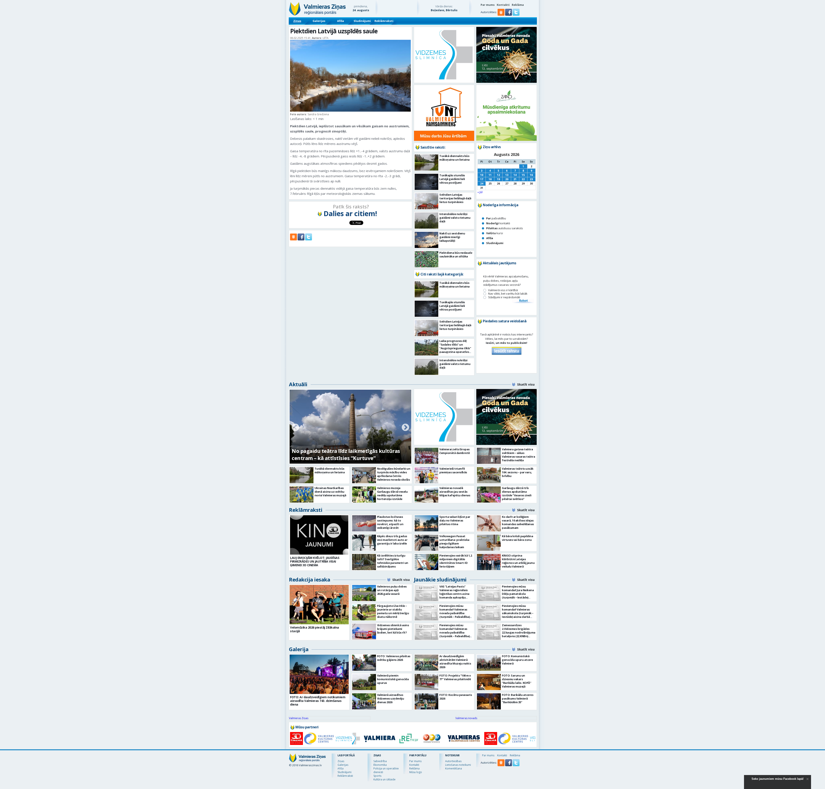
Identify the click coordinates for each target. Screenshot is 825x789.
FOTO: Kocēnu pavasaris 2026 (455, 696)
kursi (494, 233)
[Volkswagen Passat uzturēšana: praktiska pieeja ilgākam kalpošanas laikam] (426, 542)
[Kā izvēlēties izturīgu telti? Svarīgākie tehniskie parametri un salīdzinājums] (364, 562)
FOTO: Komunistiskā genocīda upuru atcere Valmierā (517, 659)
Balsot (523, 301)
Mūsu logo (415, 772)
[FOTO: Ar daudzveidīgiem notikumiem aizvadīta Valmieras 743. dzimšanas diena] (319, 674)
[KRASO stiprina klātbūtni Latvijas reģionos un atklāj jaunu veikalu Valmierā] (488, 562)
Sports (377, 776)
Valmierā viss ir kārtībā (503, 290)
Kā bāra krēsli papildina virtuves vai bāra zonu (517, 538)
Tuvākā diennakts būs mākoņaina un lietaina (454, 157)
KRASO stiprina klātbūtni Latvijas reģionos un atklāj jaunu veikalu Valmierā (518, 561)
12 (498, 175)
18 (490, 179)
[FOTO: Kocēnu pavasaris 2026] (426, 701)
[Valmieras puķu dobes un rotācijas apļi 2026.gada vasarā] (364, 593)
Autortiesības (453, 761)
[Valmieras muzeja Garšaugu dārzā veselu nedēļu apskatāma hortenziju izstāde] (364, 494)
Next (405, 427)
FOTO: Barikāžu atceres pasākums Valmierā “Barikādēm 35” (517, 698)
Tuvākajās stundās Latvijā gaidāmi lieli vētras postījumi (452, 179)
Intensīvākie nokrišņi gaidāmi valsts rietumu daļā (454, 217)
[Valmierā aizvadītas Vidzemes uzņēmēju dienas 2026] (364, 701)
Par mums (488, 5)
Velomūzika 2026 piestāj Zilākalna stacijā (314, 629)
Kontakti (503, 5)
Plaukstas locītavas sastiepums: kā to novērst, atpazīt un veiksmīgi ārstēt (390, 522)
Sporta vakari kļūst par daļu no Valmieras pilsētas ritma (454, 520)
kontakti (498, 223)
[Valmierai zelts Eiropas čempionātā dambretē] (426, 455)
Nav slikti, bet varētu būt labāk (507, 293)
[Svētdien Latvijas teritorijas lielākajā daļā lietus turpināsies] (426, 201)
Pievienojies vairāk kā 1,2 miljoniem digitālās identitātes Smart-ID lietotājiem (455, 561)
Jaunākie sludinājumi (440, 579)
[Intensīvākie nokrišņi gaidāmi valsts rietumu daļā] (426, 220)
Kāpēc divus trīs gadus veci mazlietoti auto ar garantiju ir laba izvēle (392, 539)
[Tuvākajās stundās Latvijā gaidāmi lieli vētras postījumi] (426, 182)
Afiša (340, 21)
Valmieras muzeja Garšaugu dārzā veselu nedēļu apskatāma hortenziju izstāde (392, 493)
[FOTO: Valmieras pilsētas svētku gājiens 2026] (364, 662)
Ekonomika (380, 765)
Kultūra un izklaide (384, 779)
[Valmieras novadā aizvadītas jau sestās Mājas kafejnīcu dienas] (426, 494)
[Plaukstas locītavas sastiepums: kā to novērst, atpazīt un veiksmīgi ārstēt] (364, 523)
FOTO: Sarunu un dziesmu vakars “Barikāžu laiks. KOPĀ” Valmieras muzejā (516, 681)
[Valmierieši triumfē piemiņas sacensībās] (426, 475)
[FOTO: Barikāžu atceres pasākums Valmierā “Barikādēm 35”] (488, 701)
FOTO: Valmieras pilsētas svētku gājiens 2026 (393, 658)
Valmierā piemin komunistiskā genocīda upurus (393, 679)
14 (514, 175)
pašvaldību (496, 218)
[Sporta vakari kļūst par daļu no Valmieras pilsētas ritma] (426, 523)
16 (531, 175)
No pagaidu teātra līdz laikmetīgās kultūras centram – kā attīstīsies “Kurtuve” (346, 454)
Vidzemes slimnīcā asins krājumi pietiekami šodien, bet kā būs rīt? (393, 628)
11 (490, 175)
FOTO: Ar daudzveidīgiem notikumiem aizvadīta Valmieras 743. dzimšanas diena (317, 700)
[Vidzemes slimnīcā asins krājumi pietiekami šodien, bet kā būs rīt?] (364, 631)
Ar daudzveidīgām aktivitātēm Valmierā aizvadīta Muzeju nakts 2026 (455, 661)
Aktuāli (298, 384)
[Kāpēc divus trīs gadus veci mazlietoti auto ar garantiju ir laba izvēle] (364, 542)
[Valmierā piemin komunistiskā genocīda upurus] (364, 682)
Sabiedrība (380, 761)
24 (481, 183)
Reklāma (518, 5)
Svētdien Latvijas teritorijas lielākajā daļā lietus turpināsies (455, 198)
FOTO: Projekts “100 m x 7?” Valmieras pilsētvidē (455, 677)
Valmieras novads (466, 718)
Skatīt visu (526, 384)
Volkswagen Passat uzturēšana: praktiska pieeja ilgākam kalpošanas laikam (454, 541)
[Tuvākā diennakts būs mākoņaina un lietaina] (426, 162)
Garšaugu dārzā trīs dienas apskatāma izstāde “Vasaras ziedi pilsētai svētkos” (516, 493)
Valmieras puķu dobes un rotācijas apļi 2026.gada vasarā (392, 590)
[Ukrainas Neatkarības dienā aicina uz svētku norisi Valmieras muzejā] (301, 494)
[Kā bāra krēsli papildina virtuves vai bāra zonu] (488, 542)
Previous (295, 427)
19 (498, 179)
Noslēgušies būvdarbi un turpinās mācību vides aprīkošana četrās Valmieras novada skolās (393, 474)
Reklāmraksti (383, 21)
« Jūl (480, 192)
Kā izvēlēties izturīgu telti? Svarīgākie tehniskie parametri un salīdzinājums (392, 561)
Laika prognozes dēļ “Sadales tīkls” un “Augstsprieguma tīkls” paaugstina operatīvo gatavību (455, 348)
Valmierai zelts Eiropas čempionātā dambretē (454, 451)
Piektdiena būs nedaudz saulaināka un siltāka (455, 254)
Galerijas (319, 21)
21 (514, 179)
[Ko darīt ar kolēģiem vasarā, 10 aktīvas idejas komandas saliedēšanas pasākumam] (488, 523)
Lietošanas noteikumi (458, 765)
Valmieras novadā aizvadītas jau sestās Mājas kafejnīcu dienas (454, 491)
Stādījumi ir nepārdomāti (504, 297)
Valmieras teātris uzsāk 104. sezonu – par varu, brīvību (517, 472)
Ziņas (297, 21)
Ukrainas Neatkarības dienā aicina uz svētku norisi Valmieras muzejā (330, 491)
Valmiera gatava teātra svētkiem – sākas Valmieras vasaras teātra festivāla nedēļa (518, 454)
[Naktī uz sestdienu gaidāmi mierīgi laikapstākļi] (426, 240)
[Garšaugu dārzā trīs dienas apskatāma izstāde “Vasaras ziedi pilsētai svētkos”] (488, 494)
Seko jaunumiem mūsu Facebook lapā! (778, 778)
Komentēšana (453, 768)
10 (481, 175)
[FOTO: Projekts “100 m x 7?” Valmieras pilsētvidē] (426, 682)
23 (531, 179)
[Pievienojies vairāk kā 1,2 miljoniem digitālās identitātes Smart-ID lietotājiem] (426, 562)
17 (481, 179)
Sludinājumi (362, 21)
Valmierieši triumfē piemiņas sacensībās (453, 470)
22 (523, 179)
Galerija (298, 649)
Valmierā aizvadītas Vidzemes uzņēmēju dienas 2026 (390, 698)
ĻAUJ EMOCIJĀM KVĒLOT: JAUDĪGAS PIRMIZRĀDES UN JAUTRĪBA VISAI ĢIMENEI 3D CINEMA (314, 561)
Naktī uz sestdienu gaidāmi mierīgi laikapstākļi (452, 237)
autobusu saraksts (504, 228)
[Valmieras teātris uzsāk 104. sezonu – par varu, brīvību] (488, 475)
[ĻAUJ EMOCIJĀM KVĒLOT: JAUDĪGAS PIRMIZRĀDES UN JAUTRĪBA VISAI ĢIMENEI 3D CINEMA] (319, 535)
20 (506, 179)
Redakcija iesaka (309, 579)
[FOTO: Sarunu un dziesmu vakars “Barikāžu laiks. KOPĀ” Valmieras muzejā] (488, 682)
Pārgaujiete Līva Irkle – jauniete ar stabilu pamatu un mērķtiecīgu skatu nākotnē (393, 611)
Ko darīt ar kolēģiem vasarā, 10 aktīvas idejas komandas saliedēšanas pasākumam (518, 522)
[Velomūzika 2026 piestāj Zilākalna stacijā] (319, 604)
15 (523, 175)
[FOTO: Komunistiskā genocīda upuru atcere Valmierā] (488, 662)
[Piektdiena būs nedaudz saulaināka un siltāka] (426, 259)
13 (506, 175)
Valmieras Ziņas (298, 718)
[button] (509, 15)
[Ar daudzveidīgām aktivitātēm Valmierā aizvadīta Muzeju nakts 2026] (426, 662)
